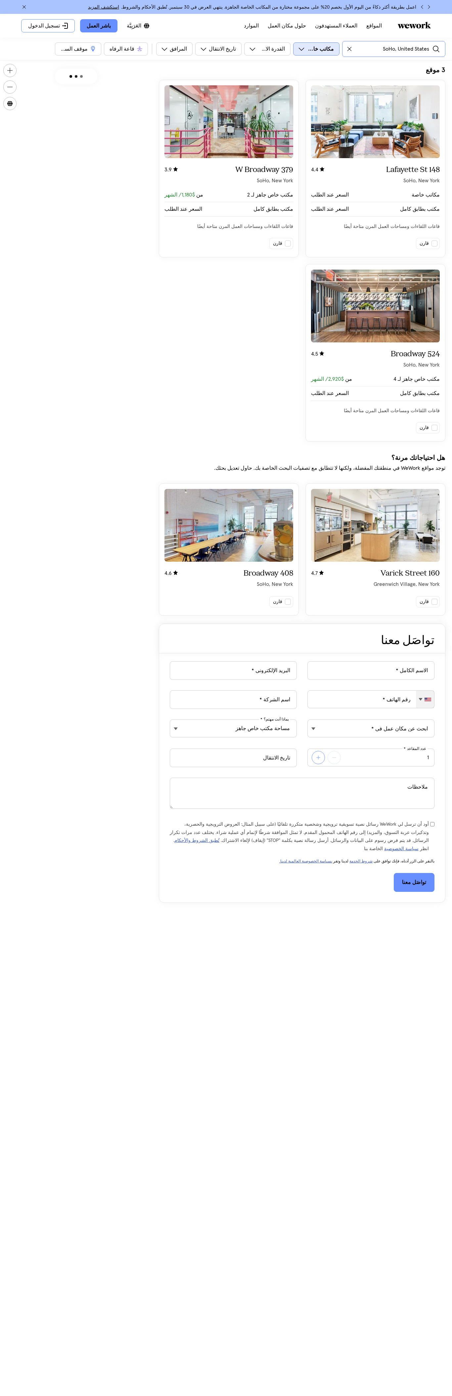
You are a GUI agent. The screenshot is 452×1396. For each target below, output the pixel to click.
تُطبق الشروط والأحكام (196, 840)
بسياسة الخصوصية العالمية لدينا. (305, 861)
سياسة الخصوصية (401, 849)
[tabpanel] (302, 341)
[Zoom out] (10, 87)
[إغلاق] (24, 7)
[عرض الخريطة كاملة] (10, 103)
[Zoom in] (10, 70)
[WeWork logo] (414, 25)
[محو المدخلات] (349, 49)
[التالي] (422, 7)
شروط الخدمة (361, 861)
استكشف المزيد (103, 7)
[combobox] (425, 699)
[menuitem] (374, 26)
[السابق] (429, 7)
